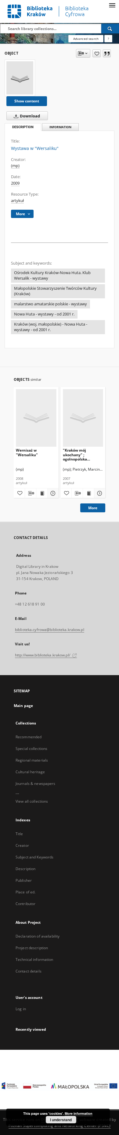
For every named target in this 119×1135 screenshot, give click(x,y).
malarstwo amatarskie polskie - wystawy (50, 304)
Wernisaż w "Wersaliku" (27, 452)
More (92, 507)
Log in (21, 1008)
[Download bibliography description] (30, 493)
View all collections (32, 801)
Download (29, 116)
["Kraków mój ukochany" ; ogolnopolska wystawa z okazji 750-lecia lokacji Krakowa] (83, 417)
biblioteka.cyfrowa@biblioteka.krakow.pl (49, 629)
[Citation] (107, 53)
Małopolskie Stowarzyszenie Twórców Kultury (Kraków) (55, 291)
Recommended (28, 736)
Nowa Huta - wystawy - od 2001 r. (44, 314)
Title (19, 833)
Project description (32, 947)
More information (78, 1113)
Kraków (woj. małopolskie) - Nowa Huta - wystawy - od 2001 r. (50, 327)
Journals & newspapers (36, 783)
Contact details (28, 971)
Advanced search (86, 38)
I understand (61, 1119)
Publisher (24, 880)
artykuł (17, 200)
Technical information (34, 959)
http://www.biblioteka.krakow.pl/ (43, 655)
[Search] (110, 28)
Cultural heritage (30, 771)
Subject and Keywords (34, 857)
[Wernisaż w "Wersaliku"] (36, 417)
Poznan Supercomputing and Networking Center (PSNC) (60, 1125)
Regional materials (32, 760)
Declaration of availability (38, 936)
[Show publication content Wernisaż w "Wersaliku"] (41, 493)
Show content (26, 101)
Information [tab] (60, 127)
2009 (15, 183)
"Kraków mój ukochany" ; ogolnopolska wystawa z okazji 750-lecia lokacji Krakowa (82, 454)
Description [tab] (23, 127)
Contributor (25, 903)
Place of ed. (25, 892)
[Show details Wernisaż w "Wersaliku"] (52, 493)
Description (25, 868)
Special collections (31, 748)
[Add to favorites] (96, 53)
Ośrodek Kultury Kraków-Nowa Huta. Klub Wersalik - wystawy (52, 275)
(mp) (15, 165)
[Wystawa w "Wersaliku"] (19, 77)
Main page (23, 705)
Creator (22, 845)
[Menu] (111, 5)
